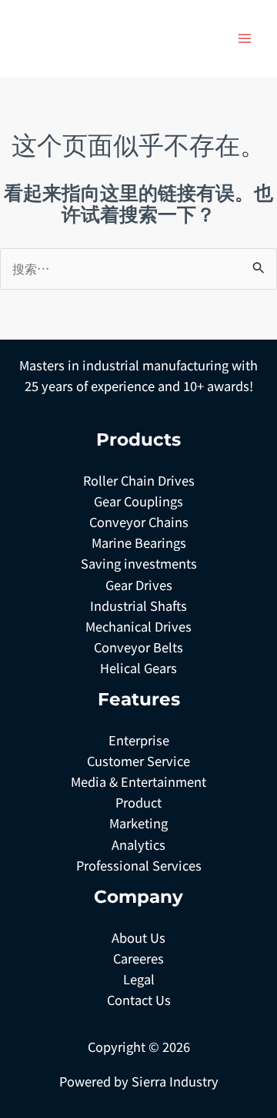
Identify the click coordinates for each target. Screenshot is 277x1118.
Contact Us (139, 999)
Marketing (138, 823)
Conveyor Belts (138, 647)
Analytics (138, 844)
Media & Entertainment (138, 781)
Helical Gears (138, 668)
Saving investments (139, 563)
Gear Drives (138, 585)
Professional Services (139, 865)
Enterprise (138, 740)
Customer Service (138, 760)
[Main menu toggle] (244, 39)
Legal (139, 979)
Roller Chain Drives (139, 480)
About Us (138, 937)
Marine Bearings (139, 542)
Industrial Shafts (138, 605)
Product (138, 802)
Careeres (138, 958)
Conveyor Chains (139, 522)
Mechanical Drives (138, 626)
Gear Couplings (138, 501)
